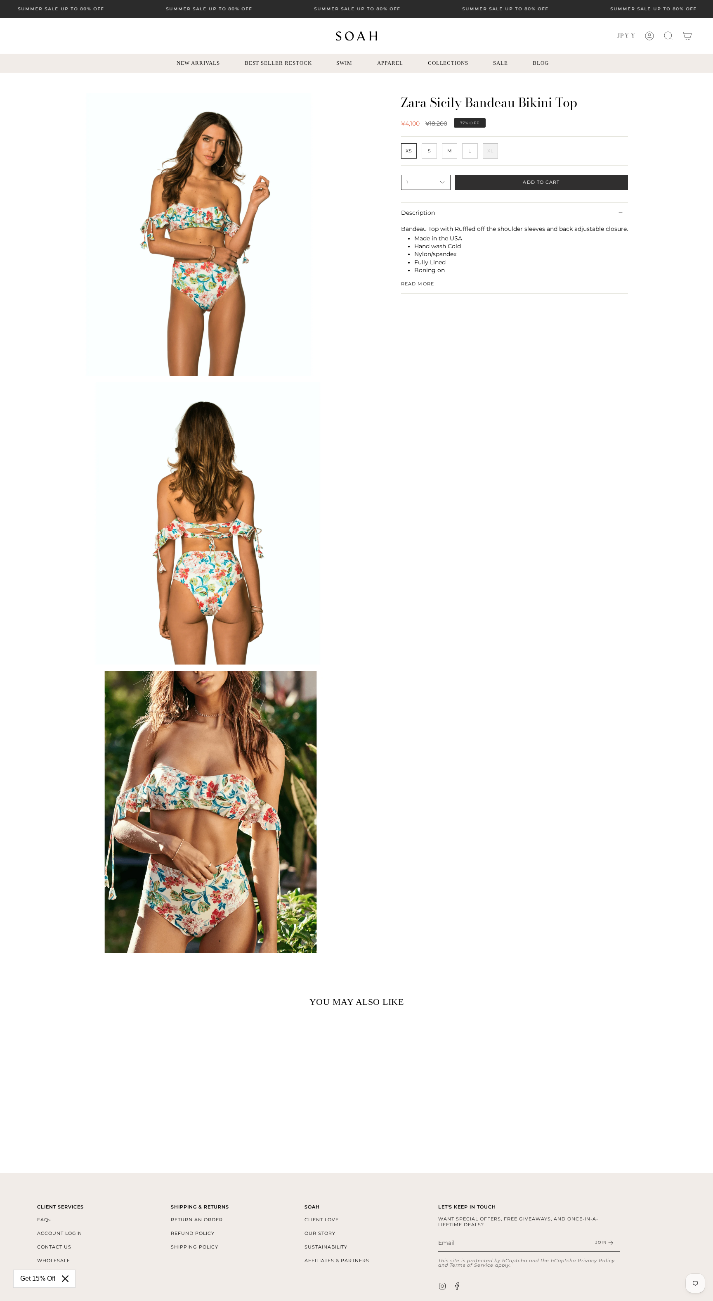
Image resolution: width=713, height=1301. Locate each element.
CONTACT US (54, 1247)
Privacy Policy (596, 1260)
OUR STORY (320, 1233)
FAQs (44, 1220)
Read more (417, 284)
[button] (668, 36)
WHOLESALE (53, 1260)
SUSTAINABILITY (326, 1247)
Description (418, 212)
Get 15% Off (37, 1278)
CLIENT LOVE (322, 1220)
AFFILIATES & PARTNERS (337, 1260)
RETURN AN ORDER (197, 1220)
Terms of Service (471, 1265)
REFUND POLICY (193, 1233)
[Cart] (687, 36)
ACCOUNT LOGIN (59, 1233)
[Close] (65, 1278)
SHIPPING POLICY (194, 1247)
